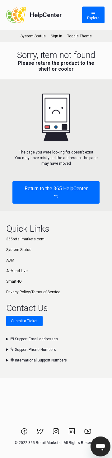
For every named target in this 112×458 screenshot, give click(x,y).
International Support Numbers (40, 360)
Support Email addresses (36, 339)
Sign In (56, 36)
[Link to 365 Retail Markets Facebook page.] (25, 433)
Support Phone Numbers (35, 349)
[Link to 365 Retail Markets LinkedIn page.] (72, 433)
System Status (33, 36)
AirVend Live (17, 271)
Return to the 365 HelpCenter (56, 188)
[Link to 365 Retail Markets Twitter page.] (41, 433)
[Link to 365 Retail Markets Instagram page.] (56, 433)
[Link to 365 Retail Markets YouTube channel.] (87, 433)
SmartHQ (14, 281)
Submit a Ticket (24, 321)
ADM (10, 260)
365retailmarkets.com (25, 239)
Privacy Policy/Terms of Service (33, 292)
